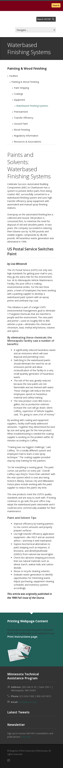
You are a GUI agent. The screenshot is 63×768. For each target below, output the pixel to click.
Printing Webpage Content (27, 621)
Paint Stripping (21, 87)
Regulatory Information (26, 135)
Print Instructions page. (22, 636)
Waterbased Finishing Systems (32, 105)
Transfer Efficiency (23, 117)
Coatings (18, 93)
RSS (8, 760)
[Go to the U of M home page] (22, 5)
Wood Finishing (22, 129)
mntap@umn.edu (28, 702)
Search (55, 5)
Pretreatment (21, 111)
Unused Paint (21, 123)
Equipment (19, 99)
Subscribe (26, 736)
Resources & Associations (27, 141)
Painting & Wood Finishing (25, 81)
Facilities (13, 75)
